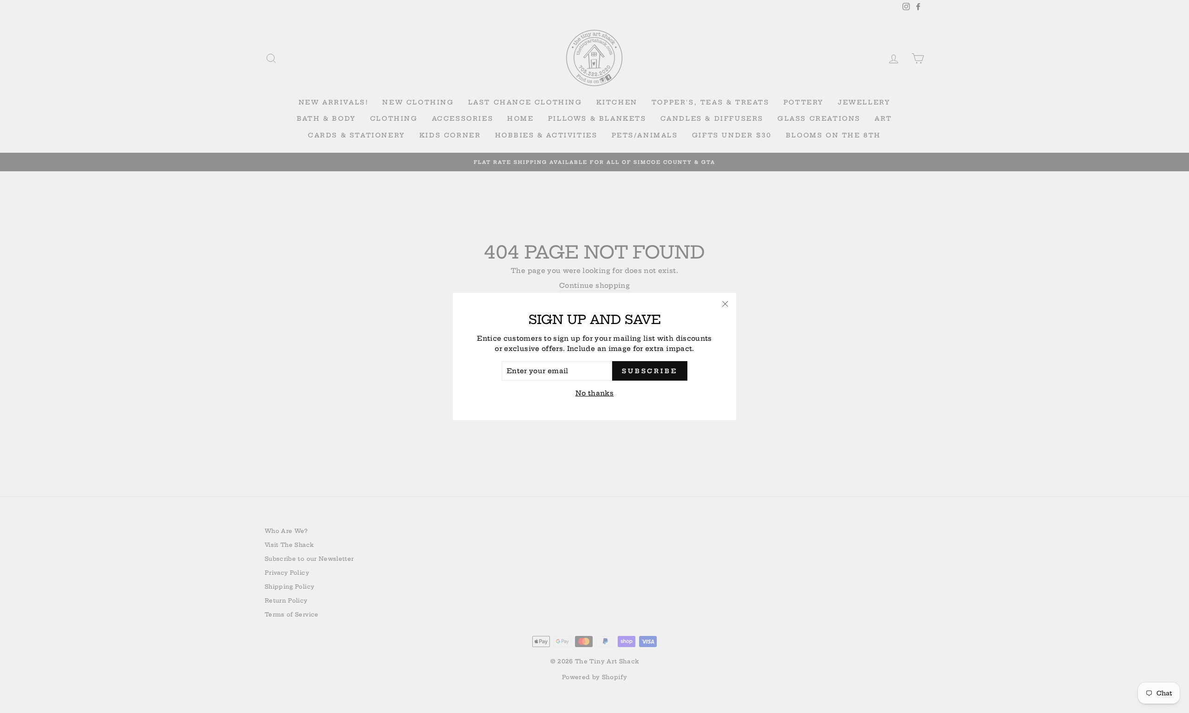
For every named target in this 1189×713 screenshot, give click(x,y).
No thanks (594, 393)
